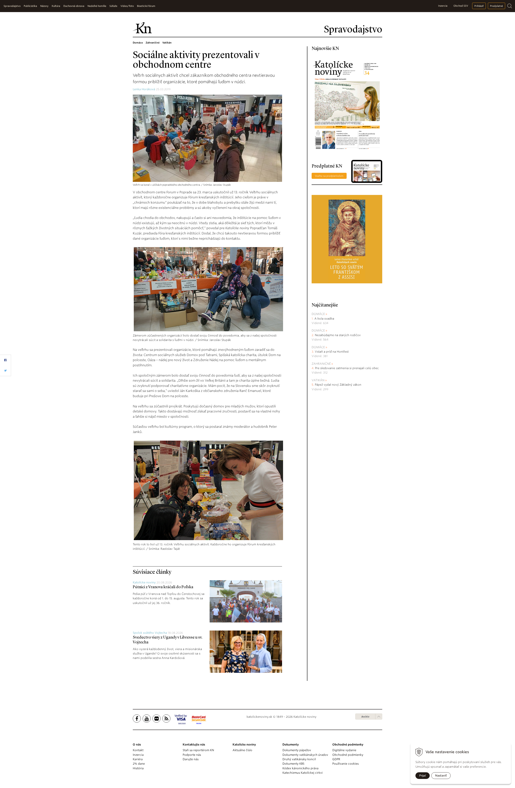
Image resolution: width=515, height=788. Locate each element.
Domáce (318, 314)
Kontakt (138, 750)
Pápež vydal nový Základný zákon (338, 384)
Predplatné (496, 5)
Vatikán (318, 380)
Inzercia (442, 5)
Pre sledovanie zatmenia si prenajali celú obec (347, 368)
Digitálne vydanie (344, 750)
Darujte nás (191, 759)
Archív (365, 716)
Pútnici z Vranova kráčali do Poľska (163, 587)
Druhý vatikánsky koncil (299, 759)
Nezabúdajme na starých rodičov (338, 335)
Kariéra (138, 759)
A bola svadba (324, 318)
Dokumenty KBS (293, 763)
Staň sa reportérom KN (198, 750)
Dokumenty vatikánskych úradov (305, 754)
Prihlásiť (479, 5)
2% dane (139, 763)
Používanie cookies (345, 763)
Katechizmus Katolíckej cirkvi (302, 772)
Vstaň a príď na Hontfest (332, 351)
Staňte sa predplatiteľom (329, 175)
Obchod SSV (460, 5)
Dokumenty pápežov (296, 750)
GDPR (336, 759)
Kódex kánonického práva (300, 768)
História (138, 768)
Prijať (422, 775)
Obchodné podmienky (347, 754)
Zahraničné (321, 363)
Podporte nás (192, 754)
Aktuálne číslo (242, 750)
